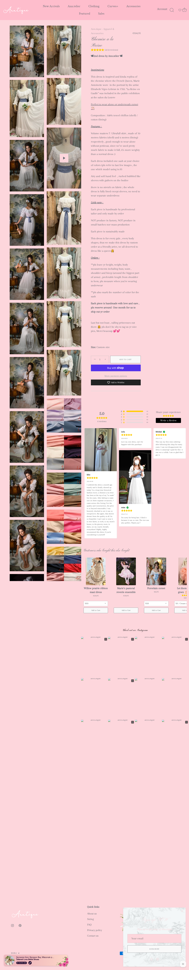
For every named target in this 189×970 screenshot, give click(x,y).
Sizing (90, 919)
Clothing (93, 6)
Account (162, 9)
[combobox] (96, 603)
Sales (101, 14)
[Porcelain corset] (156, 571)
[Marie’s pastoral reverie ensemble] (126, 571)
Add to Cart (125, 359)
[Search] (172, 10)
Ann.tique (96, 29)
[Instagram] (151, 958)
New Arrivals (51, 6)
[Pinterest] (157, 958)
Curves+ (113, 6)
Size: (93, 347)
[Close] (182, 911)
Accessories (133, 6)
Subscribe (154, 949)
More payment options (115, 375)
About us (92, 913)
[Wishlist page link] (179, 10)
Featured (84, 14)
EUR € (14, 953)
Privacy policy (94, 930)
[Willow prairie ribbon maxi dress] (96, 571)
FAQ (89, 924)
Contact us (93, 935)
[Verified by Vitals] (30, 962)
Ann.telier (74, 6)
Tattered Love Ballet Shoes (27, 959)
